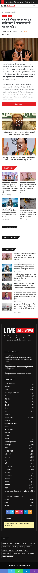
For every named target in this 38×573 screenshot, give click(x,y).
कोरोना (23, 553)
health (14, 547)
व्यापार (7, 499)
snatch (7, 436)
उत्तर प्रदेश (10, 466)
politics (5, 550)
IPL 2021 (10, 451)
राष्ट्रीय (6, 488)
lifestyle (21, 547)
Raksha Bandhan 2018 (15, 496)
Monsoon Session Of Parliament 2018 (20, 491)
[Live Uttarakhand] (8, 6)
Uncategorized (10, 442)
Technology (19, 550)
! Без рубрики (10, 384)
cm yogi (25, 543)
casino (7, 387)
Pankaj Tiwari (5, 31)
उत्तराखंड (9, 469)
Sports (11, 550)
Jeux (6, 408)
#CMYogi (5, 543)
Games (7, 396)
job (6, 411)
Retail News (9, 429)
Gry (6, 402)
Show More (18, 104)
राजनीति (7, 485)
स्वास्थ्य (7, 505)
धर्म (6, 460)
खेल (6, 448)
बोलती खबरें (8, 476)
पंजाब (8, 473)
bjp (11, 543)
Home (5, 12)
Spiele (7, 439)
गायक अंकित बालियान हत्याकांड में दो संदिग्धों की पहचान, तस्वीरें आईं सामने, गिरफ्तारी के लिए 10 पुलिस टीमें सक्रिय (9, 213)
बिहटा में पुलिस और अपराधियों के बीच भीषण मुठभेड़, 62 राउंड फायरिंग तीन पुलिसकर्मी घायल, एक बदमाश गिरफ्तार (24, 285)
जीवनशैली (8, 454)
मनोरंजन (7, 479)
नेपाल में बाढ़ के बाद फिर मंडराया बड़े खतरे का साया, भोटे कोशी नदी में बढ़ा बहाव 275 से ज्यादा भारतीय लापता (28, 214)
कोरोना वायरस (31, 553)
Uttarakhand (6, 553)
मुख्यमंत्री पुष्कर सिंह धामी (8, 557)
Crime (7, 390)
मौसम (7, 482)
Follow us (8, 518)
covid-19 (32, 543)
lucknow (28, 547)
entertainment (6, 547)
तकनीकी (7, 457)
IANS (7, 405)
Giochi (7, 399)
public (7, 426)
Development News (12, 393)
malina (7, 420)
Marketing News (11, 423)
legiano (7, 414)
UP (26, 550)
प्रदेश (6, 463)
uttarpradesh (16, 553)
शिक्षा (6, 502)
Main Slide (12, 12)
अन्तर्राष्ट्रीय (10, 16)
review (7, 433)
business (17, 543)
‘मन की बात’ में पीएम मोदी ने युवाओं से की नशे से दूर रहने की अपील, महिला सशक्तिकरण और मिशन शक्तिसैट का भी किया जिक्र (28, 187)
